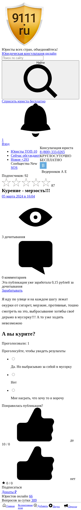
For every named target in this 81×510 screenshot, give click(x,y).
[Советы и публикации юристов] (24, 45)
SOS (14, 167)
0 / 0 (9, 483)
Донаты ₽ (9, 492)
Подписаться (12, 487)
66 (31, 496)
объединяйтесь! (46, 49)
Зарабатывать (12, 290)
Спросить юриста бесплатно (23, 101)
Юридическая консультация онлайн (29, 53)
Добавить (42, 506)
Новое (20, 159)
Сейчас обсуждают (25, 155)
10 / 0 (6, 444)
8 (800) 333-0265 (52, 152)
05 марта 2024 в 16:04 (18, 196)
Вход (5, 144)
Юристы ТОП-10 (24, 151)
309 (34, 500)
